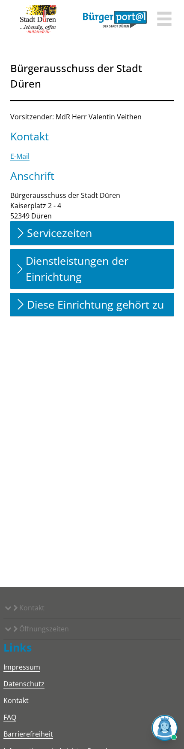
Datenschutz (24, 683)
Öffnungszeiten (43, 629)
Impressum (21, 667)
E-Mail (20, 156)
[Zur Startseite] (38, 19)
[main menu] (164, 20)
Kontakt (31, 608)
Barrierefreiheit (28, 734)
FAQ (9, 717)
